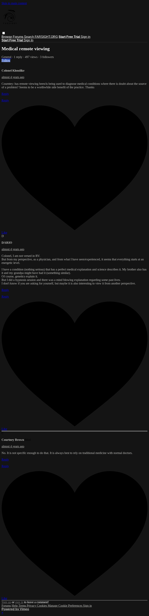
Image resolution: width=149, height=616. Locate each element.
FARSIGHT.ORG (46, 36)
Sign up (6, 602)
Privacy (32, 605)
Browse (7, 36)
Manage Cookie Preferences (65, 605)
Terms (22, 605)
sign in (19, 602)
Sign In (28, 40)
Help (15, 605)
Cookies (42, 605)
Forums (18, 36)
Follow (6, 60)
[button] (3, 33)
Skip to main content (14, 3)
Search (29, 36)
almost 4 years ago (13, 77)
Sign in (85, 36)
